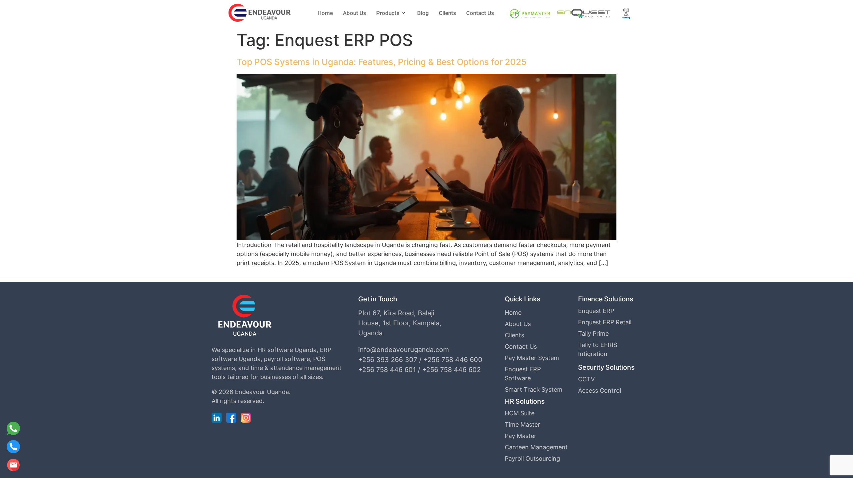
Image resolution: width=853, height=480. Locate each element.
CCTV (586, 379)
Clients (447, 13)
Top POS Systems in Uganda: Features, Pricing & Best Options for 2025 (381, 62)
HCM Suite (519, 413)
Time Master (522, 424)
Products (388, 13)
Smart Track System (533, 389)
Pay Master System (532, 357)
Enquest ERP (596, 310)
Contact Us (480, 13)
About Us (354, 13)
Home (325, 13)
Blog (423, 13)
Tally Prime (593, 333)
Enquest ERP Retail (604, 322)
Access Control (599, 390)
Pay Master (520, 435)
